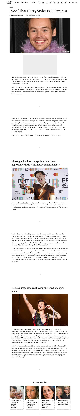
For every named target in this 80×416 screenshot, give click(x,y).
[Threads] (58, 2)
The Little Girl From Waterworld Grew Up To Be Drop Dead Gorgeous (32, 404)
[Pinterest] (54, 2)
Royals (32, 2)
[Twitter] (47, 2)
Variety (29, 118)
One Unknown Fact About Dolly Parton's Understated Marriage (16, 404)
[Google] (62, 2)
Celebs (11, 7)
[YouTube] (43, 2)
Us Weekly (24, 203)
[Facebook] (39, 2)
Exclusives (24, 2)
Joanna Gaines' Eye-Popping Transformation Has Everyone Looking (47, 404)
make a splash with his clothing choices (52, 79)
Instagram (28, 125)
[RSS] (65, 2)
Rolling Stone (41, 329)
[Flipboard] (50, 2)
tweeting (57, 89)
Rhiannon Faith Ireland (17, 15)
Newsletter (74, 2)
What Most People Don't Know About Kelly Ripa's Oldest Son (63, 403)
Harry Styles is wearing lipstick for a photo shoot (32, 77)
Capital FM (51, 255)
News (17, 2)
